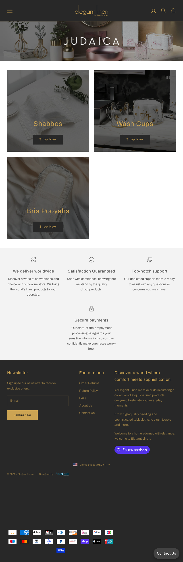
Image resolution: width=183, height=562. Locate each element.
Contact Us (87, 413)
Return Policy (88, 390)
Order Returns (89, 383)
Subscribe (22, 415)
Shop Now (48, 139)
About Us (85, 405)
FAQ (82, 398)
